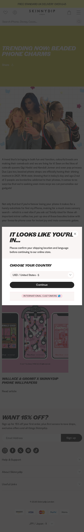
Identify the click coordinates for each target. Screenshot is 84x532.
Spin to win (42, 299)
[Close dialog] (3, 224)
